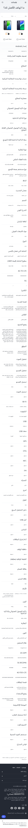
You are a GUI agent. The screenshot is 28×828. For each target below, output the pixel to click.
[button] (25, 2)
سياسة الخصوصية (22, 826)
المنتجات (18, 767)
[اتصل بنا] (4, 816)
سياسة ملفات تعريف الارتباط (8, 824)
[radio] (22, 34)
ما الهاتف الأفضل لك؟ (14, 8)
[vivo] (24, 767)
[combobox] (20, 17)
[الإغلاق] (2, 821)
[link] (23, 808)
